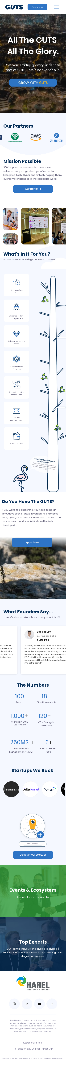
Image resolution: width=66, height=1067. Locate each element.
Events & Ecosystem (33, 890)
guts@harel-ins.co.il (32, 1042)
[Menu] (57, 7)
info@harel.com (37, 1058)
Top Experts (33, 942)
